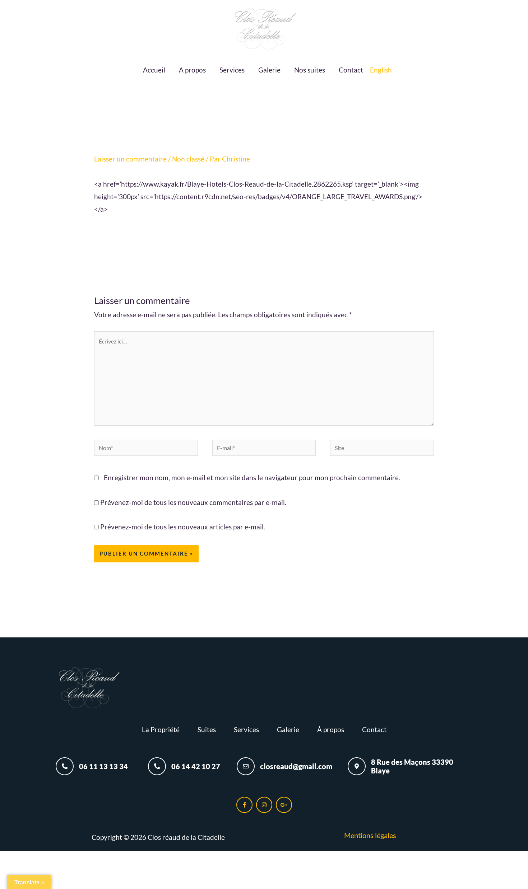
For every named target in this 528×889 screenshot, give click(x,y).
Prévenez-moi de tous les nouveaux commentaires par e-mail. (193, 502)
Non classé (188, 159)
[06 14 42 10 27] (157, 766)
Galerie (269, 70)
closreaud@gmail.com (296, 766)
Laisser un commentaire (130, 159)
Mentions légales (370, 835)
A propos (192, 70)
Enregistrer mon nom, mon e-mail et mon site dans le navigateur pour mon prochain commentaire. (252, 477)
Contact (351, 70)
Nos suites (309, 70)
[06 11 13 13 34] (65, 766)
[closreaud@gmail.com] (246, 766)
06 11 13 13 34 (103, 766)
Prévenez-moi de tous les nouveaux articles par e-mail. (182, 527)
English (381, 70)
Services (232, 70)
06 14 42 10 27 (195, 766)
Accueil (154, 70)
